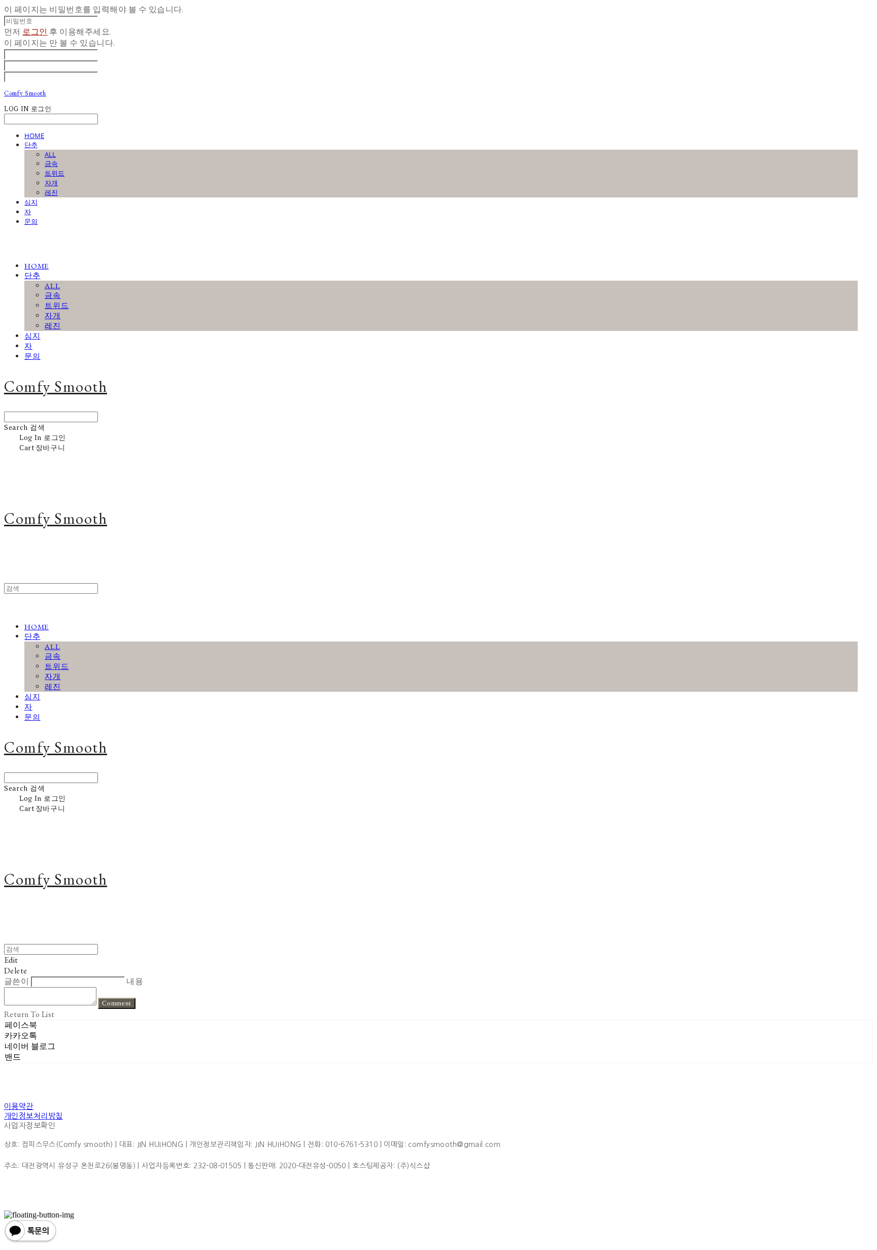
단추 (31, 144)
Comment (116, 1003)
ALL (50, 154)
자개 (51, 182)
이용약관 (18, 1106)
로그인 (34, 31)
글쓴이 (16, 981)
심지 (31, 202)
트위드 (54, 173)
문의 (31, 221)
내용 (134, 981)
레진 (51, 192)
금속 (51, 163)
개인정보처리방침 (33, 1116)
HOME (34, 135)
